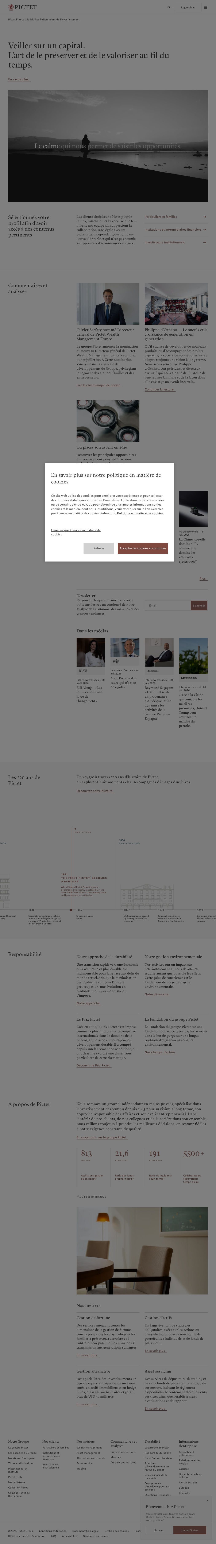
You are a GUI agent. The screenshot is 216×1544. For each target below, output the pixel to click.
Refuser (98, 548)
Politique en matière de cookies (140, 513)
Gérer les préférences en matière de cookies (76, 532)
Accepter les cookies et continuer (143, 548)
